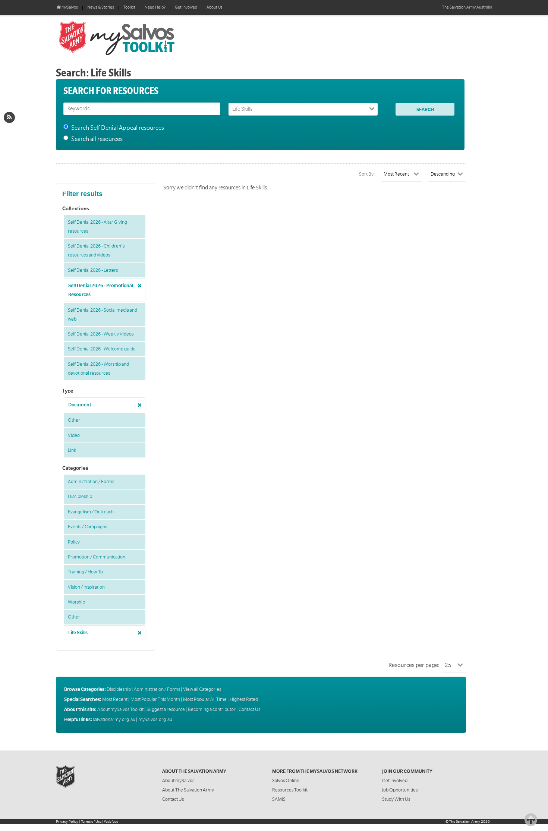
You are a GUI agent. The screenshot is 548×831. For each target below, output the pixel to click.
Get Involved (186, 7)
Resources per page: (414, 665)
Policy (74, 542)
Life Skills (78, 632)
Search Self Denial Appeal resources (117, 128)
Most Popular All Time (205, 699)
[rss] (9, 117)
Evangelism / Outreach (91, 511)
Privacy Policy (67, 821)
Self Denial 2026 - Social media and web (102, 315)
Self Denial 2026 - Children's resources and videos (96, 250)
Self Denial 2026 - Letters (93, 270)
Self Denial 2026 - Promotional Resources (100, 290)
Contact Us (249, 709)
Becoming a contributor (212, 709)
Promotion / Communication (96, 557)
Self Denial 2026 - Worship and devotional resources (98, 369)
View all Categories (202, 689)
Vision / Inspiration (86, 587)
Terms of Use (91, 821)
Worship (76, 602)
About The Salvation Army (188, 790)
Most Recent (114, 699)
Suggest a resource (166, 709)
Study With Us (396, 799)
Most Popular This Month (155, 699)
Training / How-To (85, 572)
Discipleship (80, 496)
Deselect (137, 283)
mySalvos (142, 37)
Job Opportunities (400, 790)
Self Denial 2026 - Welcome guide (102, 349)
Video (74, 435)
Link (72, 450)
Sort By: (367, 174)
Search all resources (97, 139)
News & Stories (100, 7)
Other (74, 420)
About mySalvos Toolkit (120, 709)
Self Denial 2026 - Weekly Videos (100, 334)
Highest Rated (244, 699)
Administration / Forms (91, 481)
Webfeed (111, 821)
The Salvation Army (464, 821)
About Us (215, 7)
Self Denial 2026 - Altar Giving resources (97, 227)
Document (79, 404)
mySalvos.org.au (155, 719)
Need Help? (155, 7)
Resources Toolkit (290, 790)
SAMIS (279, 799)
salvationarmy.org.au (114, 719)
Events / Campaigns (87, 526)
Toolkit (129, 7)
